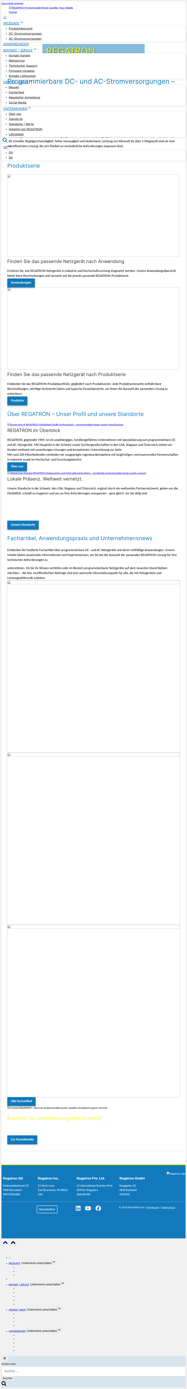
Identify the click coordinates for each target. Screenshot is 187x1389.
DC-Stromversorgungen (25, 33)
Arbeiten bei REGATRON (25, 129)
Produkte (17, 400)
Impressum (153, 1207)
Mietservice (17, 60)
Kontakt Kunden (19, 55)
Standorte (16, 119)
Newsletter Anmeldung (24, 97)
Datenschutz (168, 1207)
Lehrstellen (16, 134)
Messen (14, 87)
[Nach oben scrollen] (5, 1244)
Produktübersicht (21, 28)
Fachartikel (16, 92)
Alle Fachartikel (21, 1101)
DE (11, 157)
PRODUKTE (14, 1263)
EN (11, 152)
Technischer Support (23, 65)
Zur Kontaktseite (22, 1139)
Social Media (17, 102)
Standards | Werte (21, 124)
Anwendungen (21, 282)
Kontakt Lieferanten (22, 76)
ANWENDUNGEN (16, 44)
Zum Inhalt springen (12, 3)
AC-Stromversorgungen (25, 38)
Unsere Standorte (23, 525)
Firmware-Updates (22, 71)
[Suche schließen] (4, 1358)
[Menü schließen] (2, 1250)
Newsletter (47, 1209)
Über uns (15, 114)
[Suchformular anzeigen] (4, 140)
